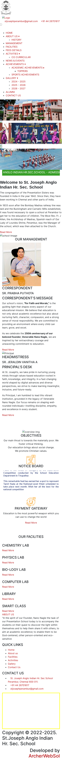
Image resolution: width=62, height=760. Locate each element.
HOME (9, 32)
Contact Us (14, 667)
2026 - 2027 (18, 88)
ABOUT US (12, 36)
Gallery (12, 663)
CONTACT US (13, 95)
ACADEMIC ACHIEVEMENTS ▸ (28, 67)
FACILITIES (11, 46)
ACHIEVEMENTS (16, 64)
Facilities (12, 656)
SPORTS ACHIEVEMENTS (25, 74)
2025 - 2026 (19, 85)
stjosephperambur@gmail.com (21, 21)
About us (13, 653)
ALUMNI (10, 91)
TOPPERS (22, 71)
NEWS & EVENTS (15, 60)
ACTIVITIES (13, 53)
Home (11, 649)
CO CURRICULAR (21, 57)
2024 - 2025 (19, 81)
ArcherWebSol (44, 756)
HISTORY (16, 39)
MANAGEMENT (14, 43)
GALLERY (12, 78)
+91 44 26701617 (50, 21)
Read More (6, 232)
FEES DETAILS (13, 50)
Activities (13, 660)
